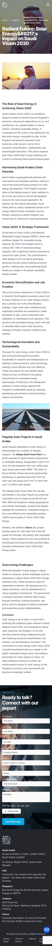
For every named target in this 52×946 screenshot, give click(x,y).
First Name (7, 716)
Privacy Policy (6, 940)
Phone (5, 769)
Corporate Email (9, 779)
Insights (15, 20)
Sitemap (32, 939)
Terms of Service (19, 940)
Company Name (9, 748)
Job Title (6, 737)
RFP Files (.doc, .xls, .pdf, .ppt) (15, 805)
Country (5, 758)
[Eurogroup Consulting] (4, 5)
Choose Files (13, 811)
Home (4, 20)
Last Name (7, 727)
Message (6, 790)
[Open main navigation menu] (48, 4)
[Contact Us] (46, 930)
